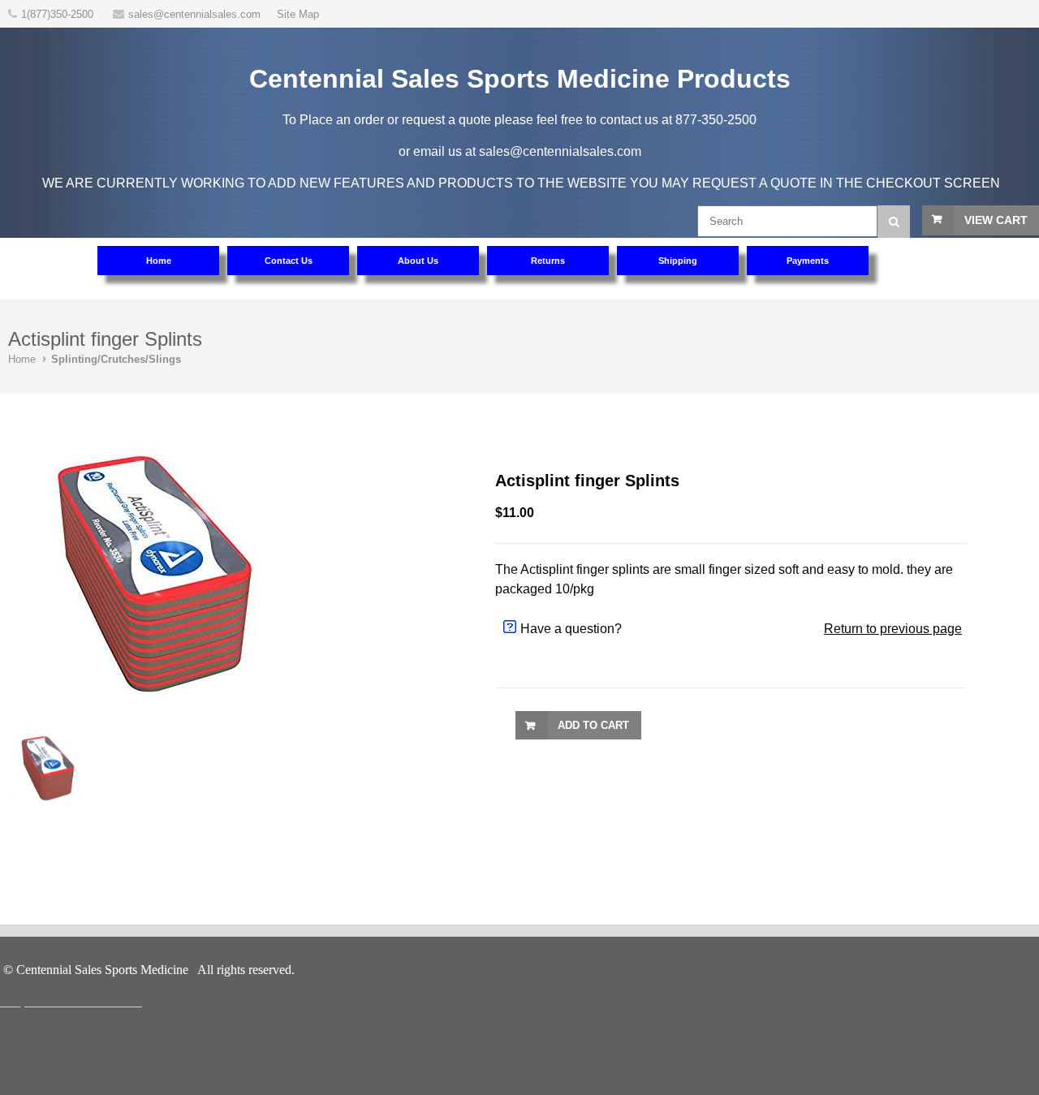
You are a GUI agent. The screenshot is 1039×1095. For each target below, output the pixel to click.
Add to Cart (593, 725)
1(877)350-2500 (59, 14)
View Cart (996, 219)
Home (22, 359)
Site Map (298, 14)
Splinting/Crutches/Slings (116, 359)
